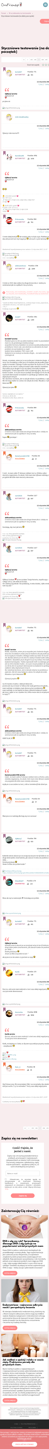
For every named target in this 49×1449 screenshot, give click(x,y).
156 (35, 60)
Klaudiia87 (19, 881)
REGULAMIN (32, 1427)
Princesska (19, 219)
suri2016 (18, 496)
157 (39, 60)
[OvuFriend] (11, 6)
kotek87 (18, 72)
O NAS (16, 1424)
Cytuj (40, 84)
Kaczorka (19, 1012)
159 (46, 60)
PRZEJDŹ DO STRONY (24, 1444)
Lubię (47, 84)
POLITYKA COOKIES (16, 1427)
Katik (17, 972)
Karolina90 (19, 156)
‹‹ (24, 59)
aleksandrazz (20, 266)
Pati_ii (17, 1067)
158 (42, 60)
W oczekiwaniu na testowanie (20, 13)
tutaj (6, 1189)
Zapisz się (23, 1196)
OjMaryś (18, 839)
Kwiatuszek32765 (22, 456)
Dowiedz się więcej (24, 1438)
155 (31, 60)
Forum (3, 13)
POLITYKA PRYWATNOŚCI (28, 1424)
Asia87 (17, 317)
